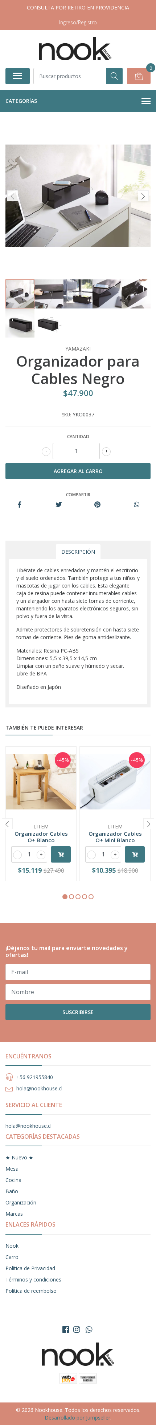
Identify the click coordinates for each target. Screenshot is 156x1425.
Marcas (14, 1213)
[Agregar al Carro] (61, 854)
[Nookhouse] (75, 48)
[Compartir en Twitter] (59, 504)
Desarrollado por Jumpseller (77, 1417)
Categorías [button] (21, 100)
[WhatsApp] (89, 1329)
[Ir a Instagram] (76, 1329)
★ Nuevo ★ (19, 1157)
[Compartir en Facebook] (19, 504)
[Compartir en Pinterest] (97, 504)
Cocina (13, 1179)
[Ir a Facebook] (65, 1329)
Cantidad (78, 436)
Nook (12, 1245)
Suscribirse (78, 1012)
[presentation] (12, 195)
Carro (12, 1257)
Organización (20, 1202)
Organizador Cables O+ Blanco (41, 837)
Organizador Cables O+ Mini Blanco (115, 837)
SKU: (66, 415)
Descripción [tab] (78, 551)
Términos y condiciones (33, 1279)
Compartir (78, 495)
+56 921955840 (34, 1077)
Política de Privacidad (30, 1268)
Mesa (12, 1168)
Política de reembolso (31, 1290)
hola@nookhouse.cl (39, 1088)
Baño (11, 1191)
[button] (65, 896)
